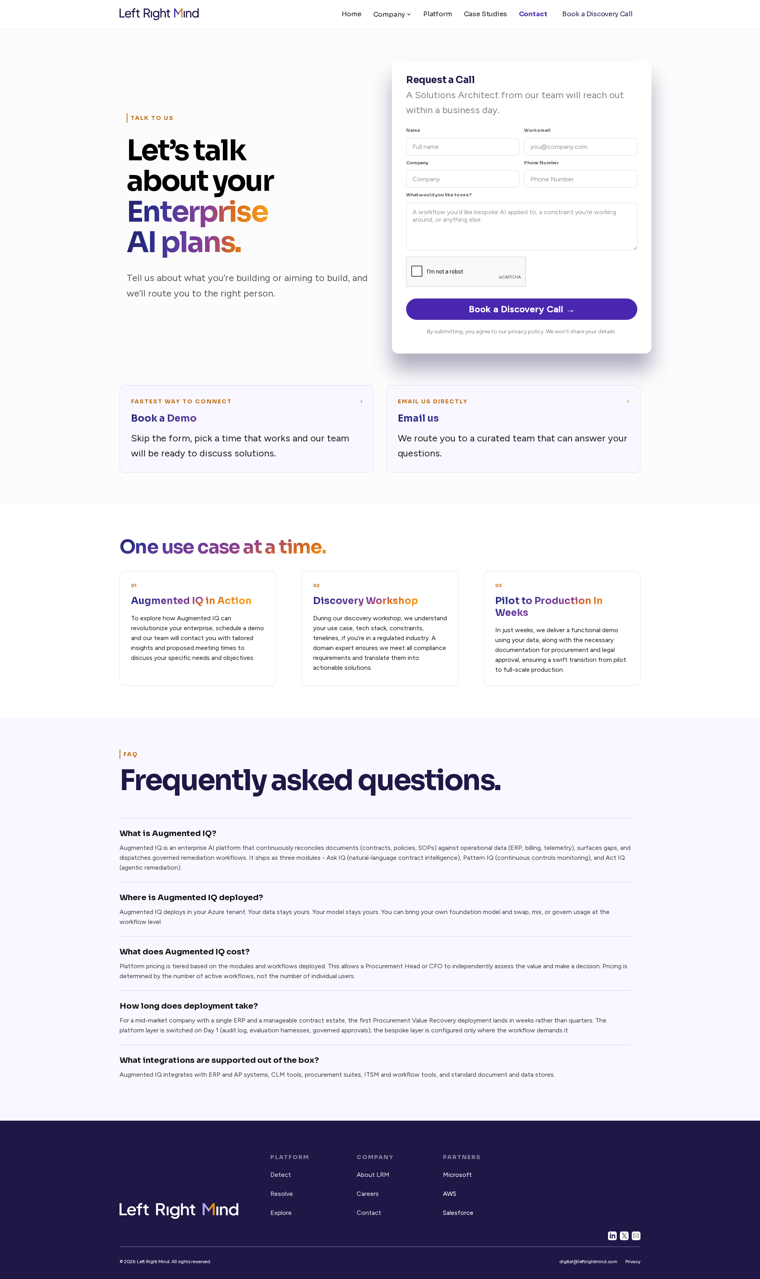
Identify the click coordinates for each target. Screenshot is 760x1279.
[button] (392, 14)
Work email (537, 130)
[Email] (636, 1235)
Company (389, 14)
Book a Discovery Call (597, 14)
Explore (281, 1212)
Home (351, 14)
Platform (437, 14)
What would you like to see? (439, 195)
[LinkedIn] (612, 1235)
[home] (159, 14)
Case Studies (485, 14)
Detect (280, 1174)
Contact (533, 14)
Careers (368, 1193)
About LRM (373, 1174)
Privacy (632, 1261)
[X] (624, 1235)
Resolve (281, 1193)
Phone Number (541, 162)
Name (413, 130)
